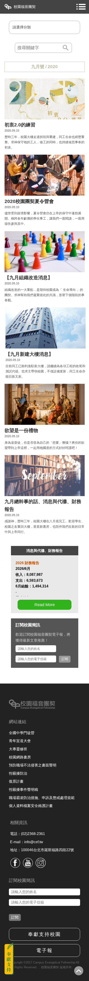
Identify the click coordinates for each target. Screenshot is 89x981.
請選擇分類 (22, 27)
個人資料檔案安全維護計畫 (31, 806)
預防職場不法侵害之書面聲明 (32, 765)
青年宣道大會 (20, 741)
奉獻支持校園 (44, 934)
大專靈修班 (18, 749)
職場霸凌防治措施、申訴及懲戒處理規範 (42, 798)
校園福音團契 (25, 7)
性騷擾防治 (18, 773)
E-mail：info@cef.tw (26, 842)
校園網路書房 (20, 757)
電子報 (44, 950)
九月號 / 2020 (44, 66)
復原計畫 (16, 781)
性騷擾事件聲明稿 (23, 789)
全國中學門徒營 (21, 733)
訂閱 (65, 659)
